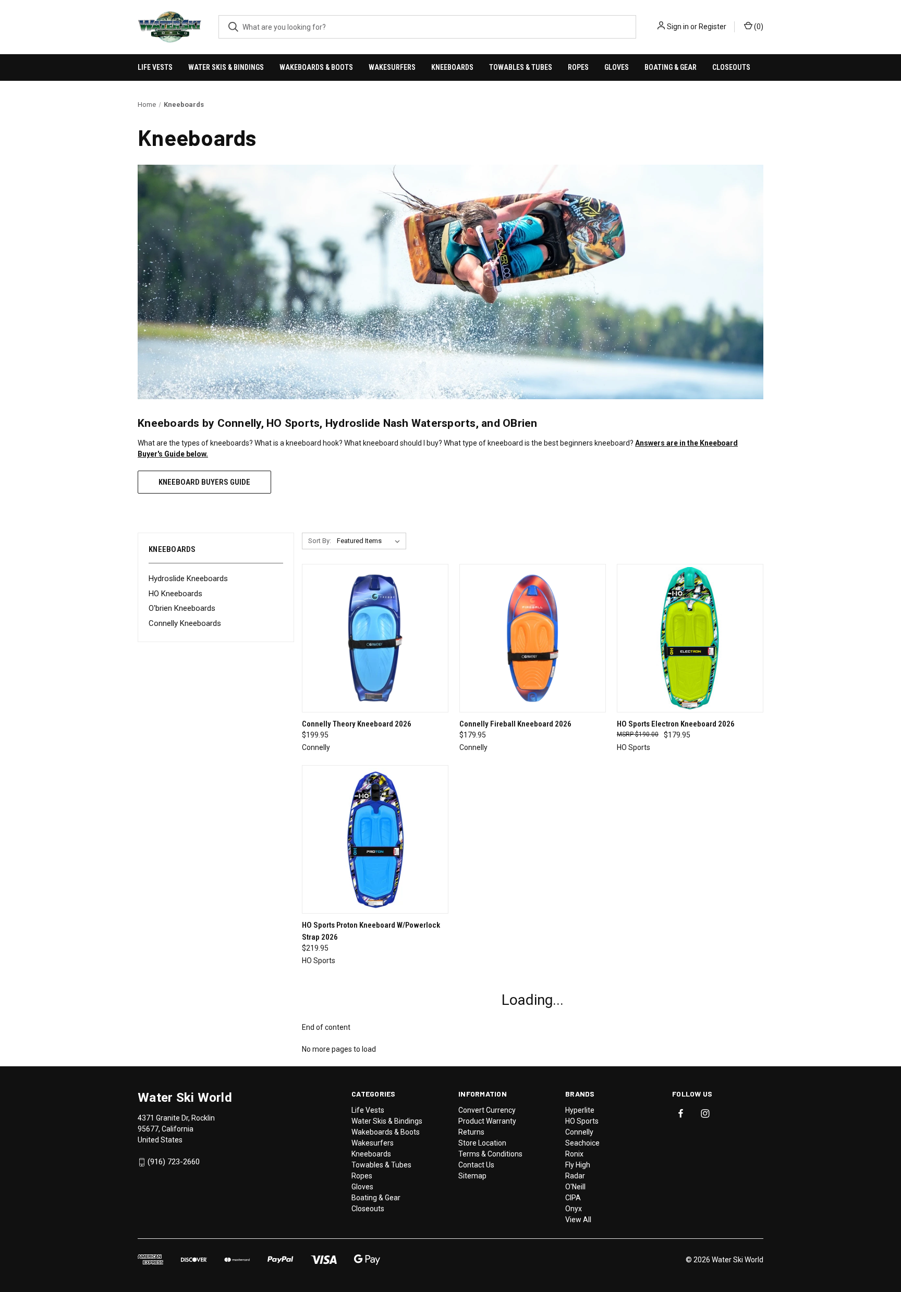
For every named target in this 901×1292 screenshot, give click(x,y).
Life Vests (155, 67)
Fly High (577, 1165)
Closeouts (731, 67)
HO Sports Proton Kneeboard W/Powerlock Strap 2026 (371, 931)
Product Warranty (487, 1121)
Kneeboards (452, 67)
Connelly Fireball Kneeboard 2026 (515, 724)
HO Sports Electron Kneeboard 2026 (676, 724)
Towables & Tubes (520, 67)
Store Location (482, 1143)
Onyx (573, 1208)
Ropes (578, 67)
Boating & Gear (670, 67)
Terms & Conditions (490, 1154)
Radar (575, 1176)
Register (712, 26)
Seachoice (582, 1143)
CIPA (573, 1197)
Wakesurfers (392, 67)
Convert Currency (487, 1110)
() (757, 26)
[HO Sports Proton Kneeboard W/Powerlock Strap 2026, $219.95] (375, 839)
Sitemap (472, 1176)
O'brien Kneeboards (182, 608)
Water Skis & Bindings (226, 67)
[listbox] (370, 541)
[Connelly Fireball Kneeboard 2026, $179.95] (532, 638)
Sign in (678, 26)
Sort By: (319, 541)
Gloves (616, 67)
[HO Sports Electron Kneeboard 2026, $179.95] (690, 638)
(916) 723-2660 (174, 1161)
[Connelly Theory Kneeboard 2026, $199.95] (375, 638)
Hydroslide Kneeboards (188, 578)
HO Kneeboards (175, 593)
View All (578, 1219)
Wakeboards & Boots (316, 67)
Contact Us (476, 1165)
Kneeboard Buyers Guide (204, 482)
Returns (471, 1132)
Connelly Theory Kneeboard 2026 (356, 724)
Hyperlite (579, 1110)
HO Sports (582, 1121)
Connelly (579, 1132)
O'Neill (575, 1187)
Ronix (574, 1154)
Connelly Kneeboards (185, 623)
